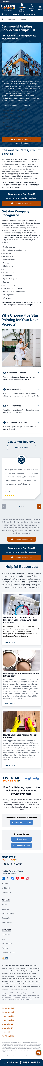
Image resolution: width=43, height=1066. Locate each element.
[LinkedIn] (3, 878)
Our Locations (7, 944)
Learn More (8, 642)
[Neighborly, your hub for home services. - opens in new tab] (32, 779)
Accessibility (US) (7, 1024)
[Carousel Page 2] (21, 506)
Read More (27, 484)
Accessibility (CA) (7, 1028)
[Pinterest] (17, 878)
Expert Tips (6, 935)
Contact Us (6, 918)
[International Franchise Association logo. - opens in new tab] (5, 958)
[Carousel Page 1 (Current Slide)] (19, 506)
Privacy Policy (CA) (8, 1020)
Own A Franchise (8, 914)
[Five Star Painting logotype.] (11, 779)
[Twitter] (8, 878)
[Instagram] (27, 878)
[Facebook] (12, 878)
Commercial (6, 892)
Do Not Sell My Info (8, 1032)
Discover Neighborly (20, 822)
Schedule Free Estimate (22, 9)
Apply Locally (7, 922)
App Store (23, 839)
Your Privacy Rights (8, 1036)
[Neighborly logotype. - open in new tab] (6, 1)
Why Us (4, 905)
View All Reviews (21, 448)
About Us (5, 909)
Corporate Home (8, 952)
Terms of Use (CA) (8, 1012)
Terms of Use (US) (8, 1008)
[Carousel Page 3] (23, 506)
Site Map (5, 948)
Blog (3, 939)
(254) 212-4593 (13, 864)
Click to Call (32, 9)
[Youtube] (22, 878)
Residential (6, 888)
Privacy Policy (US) (8, 1016)
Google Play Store (23, 845)
